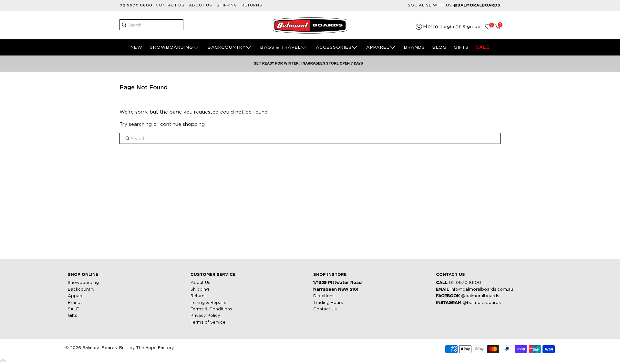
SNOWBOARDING (171, 47)
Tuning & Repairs (208, 303)
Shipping (227, 5)
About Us (200, 283)
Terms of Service (208, 322)
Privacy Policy (205, 316)
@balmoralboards (480, 296)
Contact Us (325, 309)
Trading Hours (328, 303)
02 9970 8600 (135, 5)
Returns (252, 5)
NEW (136, 47)
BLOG (439, 47)
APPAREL (377, 47)
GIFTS (461, 47)
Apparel (76, 296)
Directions (324, 296)
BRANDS (414, 47)
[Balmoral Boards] (310, 25)
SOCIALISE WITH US (454, 5)
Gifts (72, 316)
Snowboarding (83, 283)
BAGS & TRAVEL (280, 47)
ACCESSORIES (334, 47)
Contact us (170, 5)
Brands (75, 303)
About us (200, 5)
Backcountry (81, 289)
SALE (483, 47)
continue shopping (182, 124)
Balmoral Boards (99, 348)
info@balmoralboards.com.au (481, 289)
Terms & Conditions (211, 309)
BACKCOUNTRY (227, 47)
